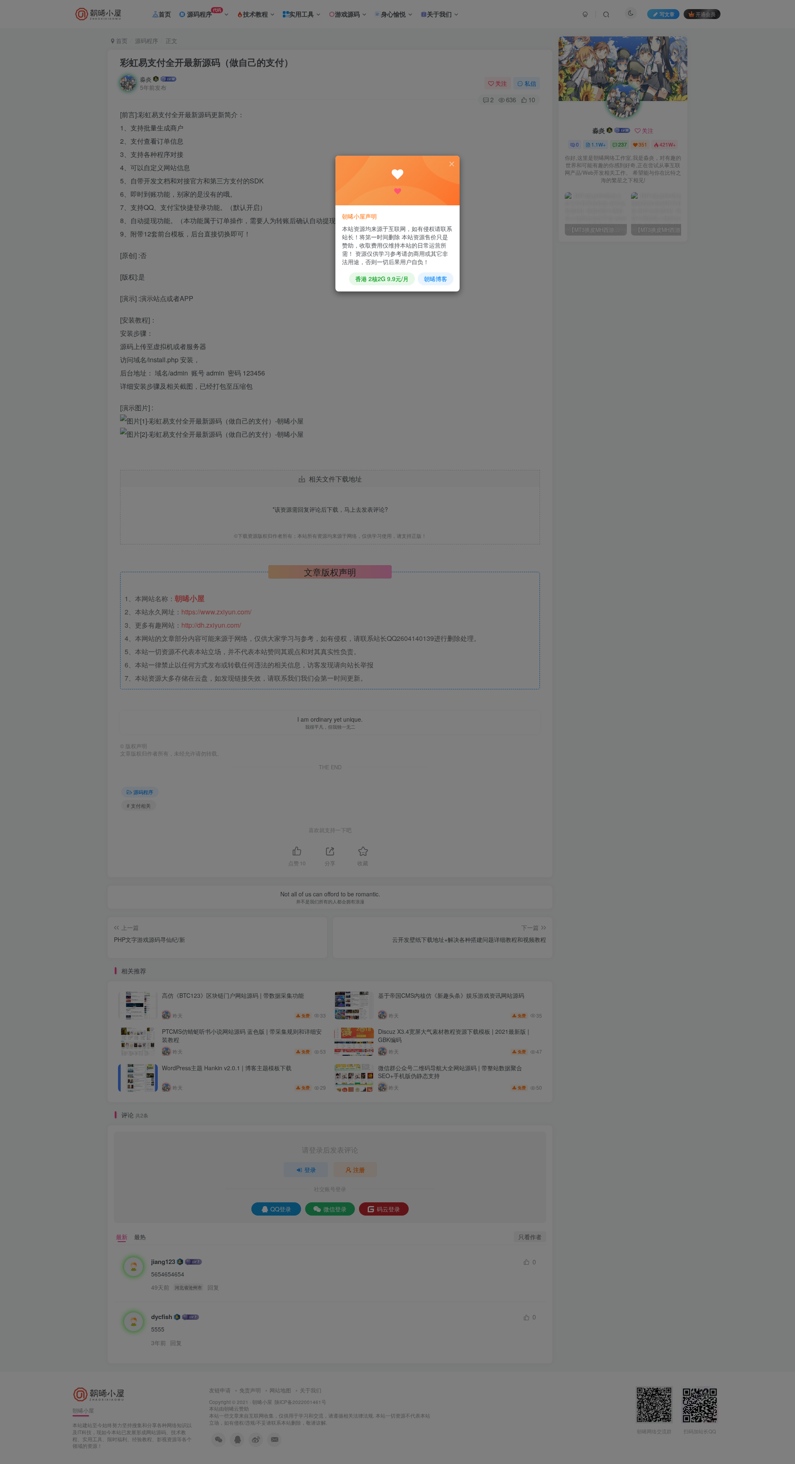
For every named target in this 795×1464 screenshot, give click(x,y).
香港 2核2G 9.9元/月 (382, 278)
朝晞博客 (435, 278)
